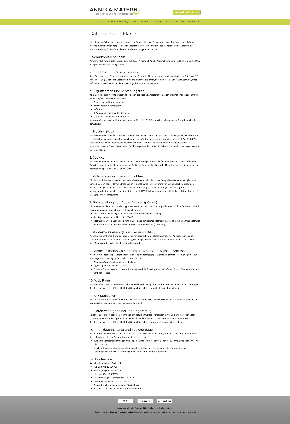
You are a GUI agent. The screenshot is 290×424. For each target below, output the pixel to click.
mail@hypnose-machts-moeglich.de (106, 64)
